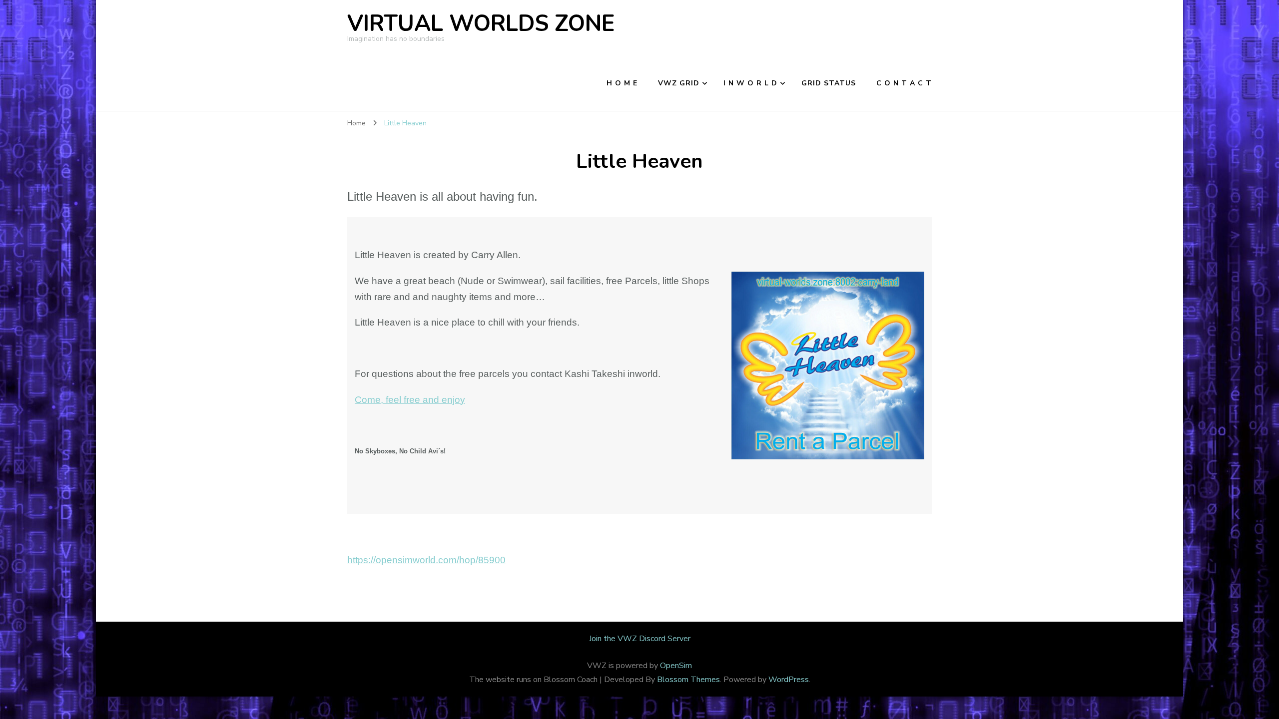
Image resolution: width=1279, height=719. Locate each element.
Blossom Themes (688, 679)
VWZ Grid (678, 83)
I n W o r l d (750, 83)
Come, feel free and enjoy (410, 399)
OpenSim (676, 665)
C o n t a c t (904, 83)
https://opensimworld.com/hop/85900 (426, 560)
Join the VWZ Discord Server (639, 638)
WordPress (788, 679)
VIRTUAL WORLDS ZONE (481, 23)
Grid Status (828, 83)
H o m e (622, 83)
